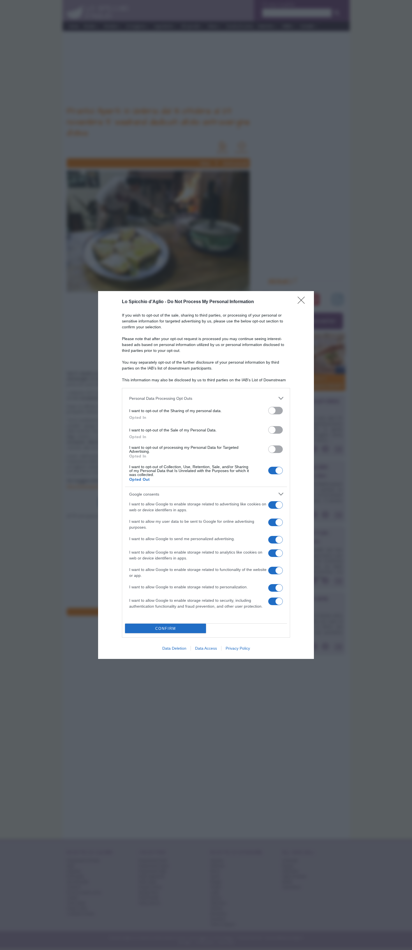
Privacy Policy (238, 648)
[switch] (275, 410)
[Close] (303, 302)
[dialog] (206, 475)
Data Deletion (174, 648)
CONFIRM (165, 628)
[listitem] (206, 398)
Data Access (206, 648)
